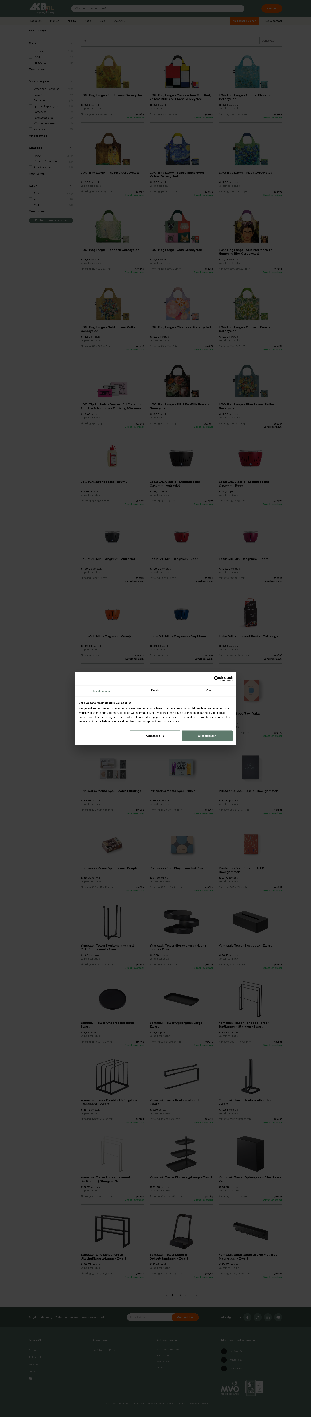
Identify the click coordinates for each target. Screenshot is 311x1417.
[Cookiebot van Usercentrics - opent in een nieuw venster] (217, 678)
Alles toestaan (207, 735)
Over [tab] (209, 690)
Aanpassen (153, 735)
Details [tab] (155, 690)
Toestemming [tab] (101, 690)
